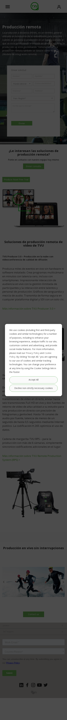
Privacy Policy (32, 353)
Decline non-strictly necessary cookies (33, 388)
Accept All (33, 379)
